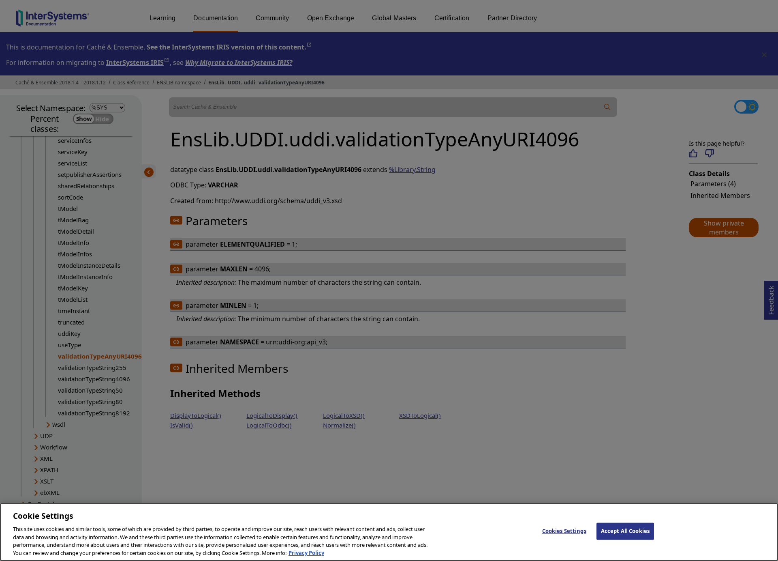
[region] (389, 532)
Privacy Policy (306, 552)
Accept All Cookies (625, 531)
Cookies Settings (564, 531)
